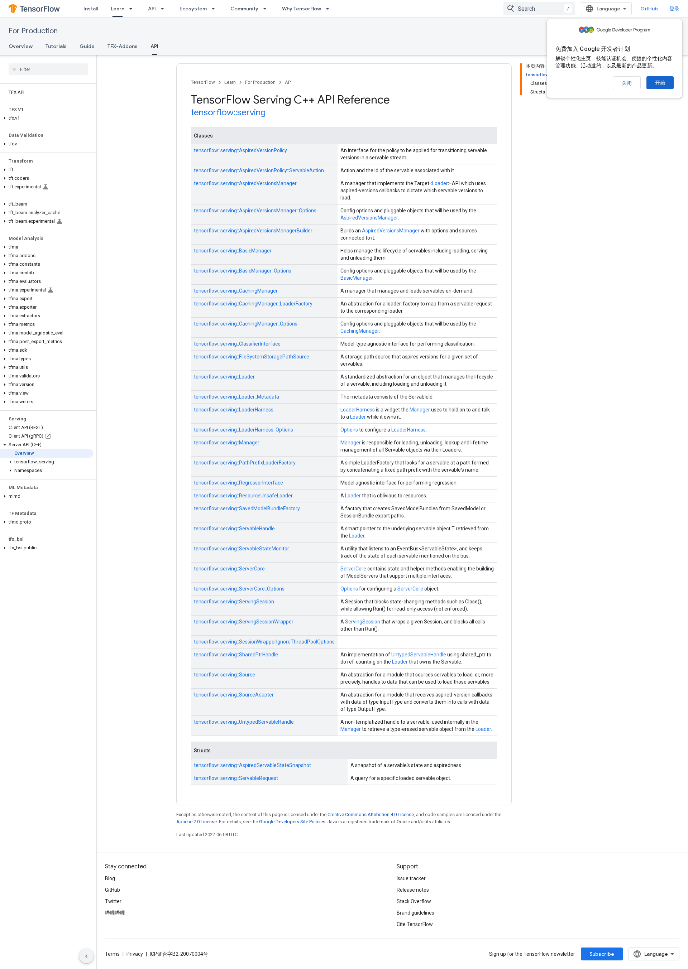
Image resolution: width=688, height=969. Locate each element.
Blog (110, 878)
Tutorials (56, 46)
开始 (660, 82)
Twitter (113, 901)
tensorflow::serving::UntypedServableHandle (244, 722)
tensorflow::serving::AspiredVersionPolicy (240, 150)
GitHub (649, 8)
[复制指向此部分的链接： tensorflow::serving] (275, 113)
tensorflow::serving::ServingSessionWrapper (243, 622)
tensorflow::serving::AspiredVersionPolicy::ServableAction (259, 170)
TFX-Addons (123, 46)
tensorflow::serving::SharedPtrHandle (236, 654)
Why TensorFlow (301, 8)
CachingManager (359, 331)
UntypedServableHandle (418, 654)
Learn (117, 8)
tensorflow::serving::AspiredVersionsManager (245, 183)
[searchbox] (48, 69)
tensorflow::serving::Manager (226, 442)
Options (349, 430)
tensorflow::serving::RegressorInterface (238, 483)
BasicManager (356, 278)
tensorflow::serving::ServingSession (234, 601)
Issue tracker (411, 878)
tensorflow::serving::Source (224, 675)
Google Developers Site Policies (292, 821)
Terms (112, 954)
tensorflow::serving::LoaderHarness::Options (243, 430)
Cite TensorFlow (415, 924)
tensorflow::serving (228, 112)
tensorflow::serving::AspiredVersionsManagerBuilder (253, 230)
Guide (87, 46)
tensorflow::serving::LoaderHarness (233, 410)
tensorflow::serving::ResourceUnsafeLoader (243, 495)
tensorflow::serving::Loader (224, 377)
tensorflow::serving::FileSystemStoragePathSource (251, 357)
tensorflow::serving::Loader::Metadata (236, 397)
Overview (21, 46)
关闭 (627, 83)
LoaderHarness (357, 410)
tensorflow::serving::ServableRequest (236, 778)
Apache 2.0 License (196, 821)
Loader (440, 183)
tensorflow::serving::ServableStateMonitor (241, 548)
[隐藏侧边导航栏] (86, 956)
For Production (33, 30)
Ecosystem (193, 8)
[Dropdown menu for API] (164, 8)
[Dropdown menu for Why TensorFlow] (329, 8)
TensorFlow (203, 82)
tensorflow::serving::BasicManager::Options (242, 271)
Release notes (413, 890)
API (152, 8)
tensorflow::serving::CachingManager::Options (245, 324)
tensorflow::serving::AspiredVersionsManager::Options (255, 210)
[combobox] (539, 8)
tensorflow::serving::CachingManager (236, 291)
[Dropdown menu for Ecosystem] (215, 8)
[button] (47, 118)
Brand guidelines (415, 913)
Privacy (134, 954)
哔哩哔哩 (115, 913)
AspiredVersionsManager (369, 218)
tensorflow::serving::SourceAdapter (234, 695)
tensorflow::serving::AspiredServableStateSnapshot (252, 765)
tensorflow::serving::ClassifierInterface (237, 344)
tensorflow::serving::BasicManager (233, 251)
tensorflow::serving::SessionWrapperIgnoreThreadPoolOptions (264, 642)
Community (244, 8)
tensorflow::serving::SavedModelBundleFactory (247, 508)
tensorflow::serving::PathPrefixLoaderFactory (245, 463)
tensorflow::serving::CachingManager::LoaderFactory (253, 304)
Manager (420, 410)
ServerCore (353, 569)
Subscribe (601, 954)
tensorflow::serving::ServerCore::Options (239, 589)
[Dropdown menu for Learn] (133, 8)
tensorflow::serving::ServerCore (229, 569)
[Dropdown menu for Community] (267, 8)
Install (90, 8)
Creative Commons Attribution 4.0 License (371, 814)
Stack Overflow (414, 901)
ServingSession (362, 622)
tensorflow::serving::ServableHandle (234, 528)
